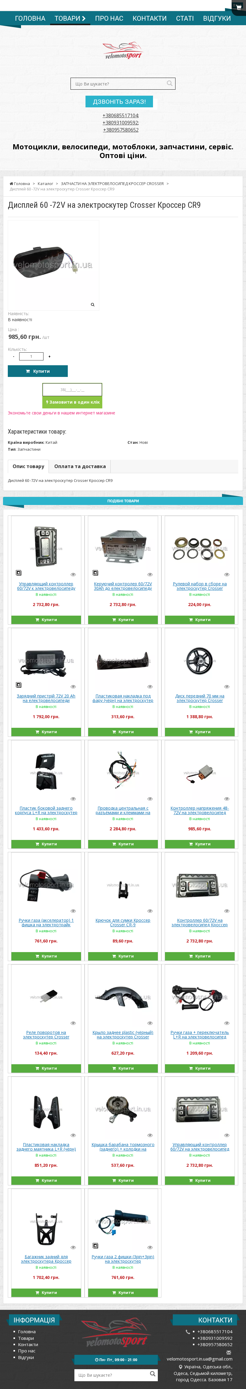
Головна (30, 18)
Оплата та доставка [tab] (80, 466)
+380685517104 (120, 115)
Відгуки (217, 18)
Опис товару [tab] (28, 466)
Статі (185, 18)
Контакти (150, 18)
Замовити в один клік (74, 402)
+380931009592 (120, 122)
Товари (68, 18)
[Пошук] (169, 84)
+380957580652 (121, 130)
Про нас (109, 18)
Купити (40, 371)
